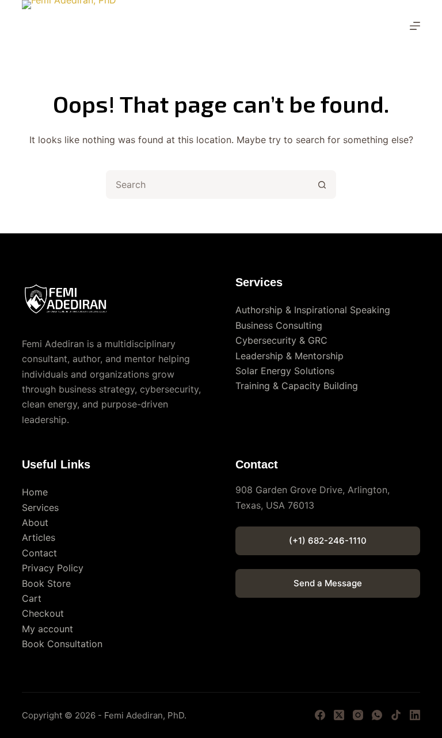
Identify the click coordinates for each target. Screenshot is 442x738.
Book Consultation (62, 643)
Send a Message (328, 583)
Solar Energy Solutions (284, 370)
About (35, 522)
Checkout (43, 613)
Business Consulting (278, 325)
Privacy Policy (52, 568)
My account (47, 629)
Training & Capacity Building (296, 385)
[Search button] (321, 184)
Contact (39, 553)
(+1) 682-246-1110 (328, 540)
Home (35, 492)
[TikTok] (396, 715)
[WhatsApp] (377, 715)
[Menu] (415, 26)
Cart (31, 598)
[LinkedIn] (415, 715)
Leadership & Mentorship (289, 356)
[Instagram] (358, 715)
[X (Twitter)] (339, 715)
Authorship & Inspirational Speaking (312, 310)
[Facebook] (320, 715)
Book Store (46, 583)
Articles (38, 537)
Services (40, 507)
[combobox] (207, 184)
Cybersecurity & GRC (281, 340)
